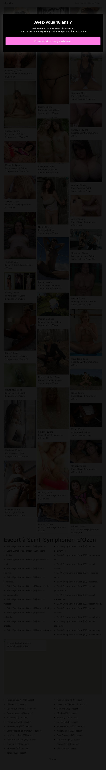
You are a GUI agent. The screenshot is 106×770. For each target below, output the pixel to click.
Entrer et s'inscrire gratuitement (53, 41)
